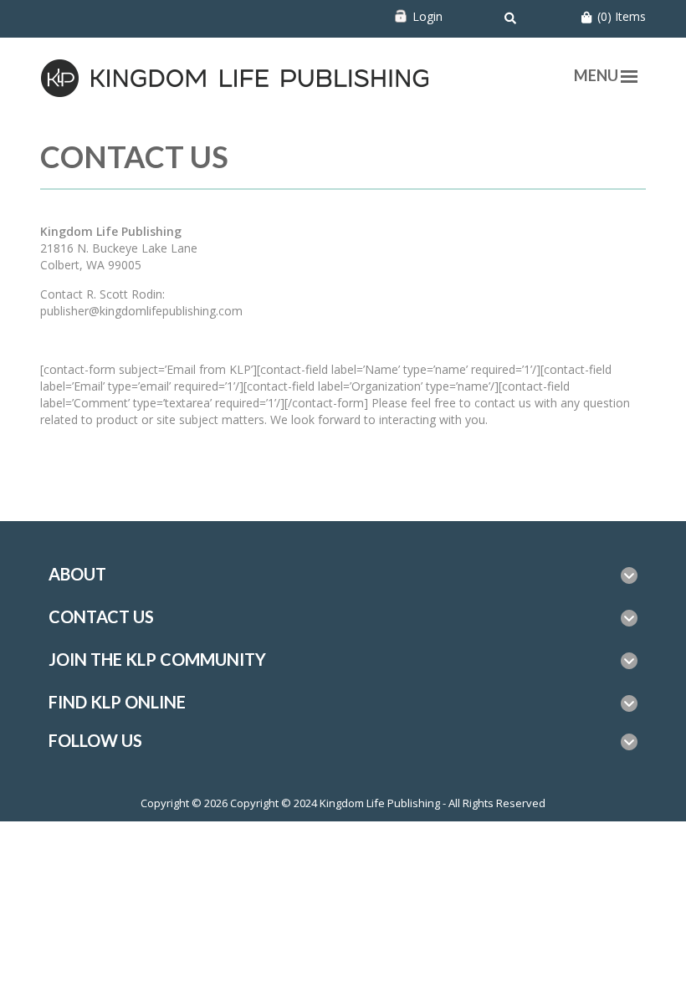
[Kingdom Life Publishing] (235, 76)
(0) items (621, 16)
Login (427, 16)
